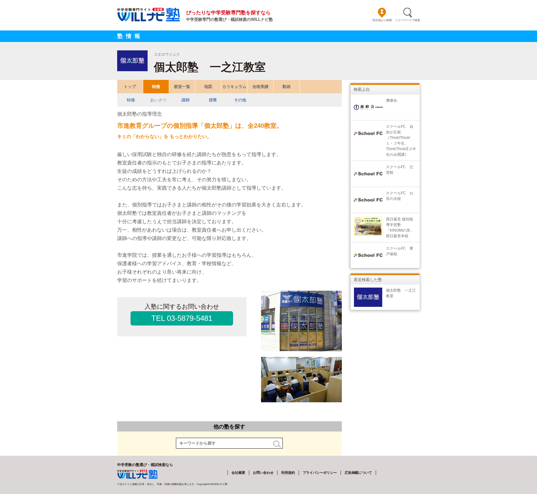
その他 (240, 100)
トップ (130, 86)
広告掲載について (358, 472)
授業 (213, 100)
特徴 (156, 86)
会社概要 (238, 472)
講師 (185, 100)
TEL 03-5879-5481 (181, 318)
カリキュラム (234, 86)
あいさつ (158, 100)
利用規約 (288, 472)
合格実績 (260, 86)
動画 (286, 86)
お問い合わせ (263, 472)
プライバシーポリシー (320, 472)
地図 (208, 86)
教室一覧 (182, 86)
